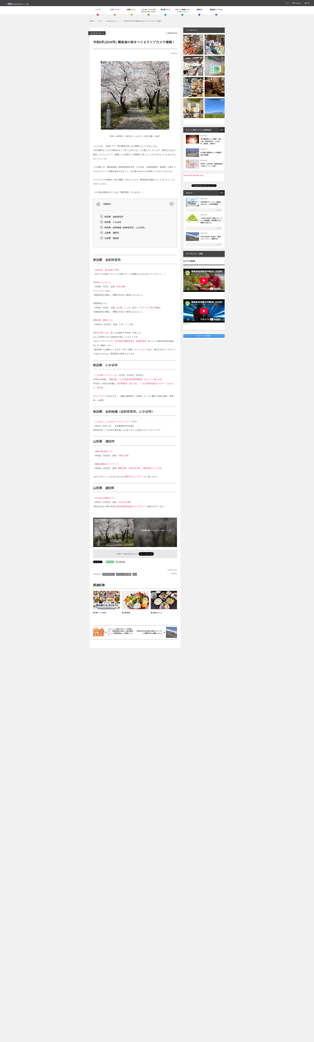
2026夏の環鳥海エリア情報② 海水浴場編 (211, 154)
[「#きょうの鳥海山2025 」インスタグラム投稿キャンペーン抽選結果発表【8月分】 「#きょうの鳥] (215, 108)
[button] (171, 204)
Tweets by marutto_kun (193, 175)
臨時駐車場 (141, 341)
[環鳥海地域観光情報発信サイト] (17, 3)
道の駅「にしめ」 (124, 308)
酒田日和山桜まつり (104, 451)
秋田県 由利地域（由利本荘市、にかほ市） (125, 227)
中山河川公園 (124, 502)
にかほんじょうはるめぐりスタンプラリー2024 (116, 422)
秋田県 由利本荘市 (114, 216)
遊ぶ (134, 574)
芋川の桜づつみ (102, 333)
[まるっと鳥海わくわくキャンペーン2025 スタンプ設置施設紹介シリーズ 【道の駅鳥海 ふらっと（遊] (215, 45)
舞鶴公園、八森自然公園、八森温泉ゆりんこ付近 (139, 468)
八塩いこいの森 (126, 324)
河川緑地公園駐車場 (123, 341)
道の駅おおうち (156, 613)
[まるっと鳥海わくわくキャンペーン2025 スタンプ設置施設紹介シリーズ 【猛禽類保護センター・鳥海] (193, 108)
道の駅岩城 (126, 613)
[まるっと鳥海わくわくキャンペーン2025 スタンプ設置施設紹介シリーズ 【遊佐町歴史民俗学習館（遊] (215, 87)
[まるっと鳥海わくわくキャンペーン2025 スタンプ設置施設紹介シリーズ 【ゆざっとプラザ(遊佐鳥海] (215, 66)
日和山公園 (123, 456)
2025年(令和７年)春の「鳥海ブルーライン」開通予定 (210, 238)
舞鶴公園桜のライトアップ (107, 464)
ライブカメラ (101, 291)
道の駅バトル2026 (99, 613)
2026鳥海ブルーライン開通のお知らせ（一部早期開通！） (210, 203)
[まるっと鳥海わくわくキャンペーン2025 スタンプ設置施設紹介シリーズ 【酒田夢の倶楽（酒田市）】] (193, 45)
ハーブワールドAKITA (146, 308)
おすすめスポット (97, 33)
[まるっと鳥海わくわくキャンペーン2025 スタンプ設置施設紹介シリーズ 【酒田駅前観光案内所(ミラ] (193, 87)
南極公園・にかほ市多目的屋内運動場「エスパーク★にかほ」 (136, 379)
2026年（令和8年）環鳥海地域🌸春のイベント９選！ (211, 165)
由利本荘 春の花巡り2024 (107, 270)
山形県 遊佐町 (112, 238)
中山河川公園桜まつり (105, 498)
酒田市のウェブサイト (134, 477)
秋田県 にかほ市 (113, 222)
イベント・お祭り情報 (123, 574)
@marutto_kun (130, 554)
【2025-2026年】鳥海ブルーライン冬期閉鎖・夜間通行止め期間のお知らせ (211, 220)
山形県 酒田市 (112, 233)
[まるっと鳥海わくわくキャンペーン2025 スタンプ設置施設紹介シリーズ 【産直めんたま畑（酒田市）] (193, 66)
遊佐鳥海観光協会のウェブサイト (131, 506)
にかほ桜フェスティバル (106, 375)
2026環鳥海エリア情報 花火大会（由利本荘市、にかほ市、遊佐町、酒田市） (210, 141)
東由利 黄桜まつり (104, 320)
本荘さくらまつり (103, 282)
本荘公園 (120, 286)
